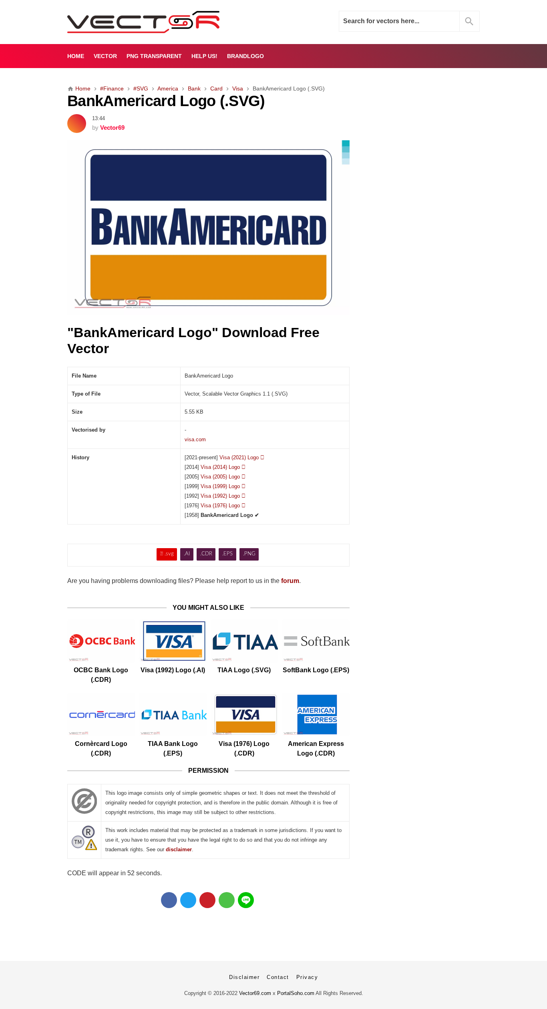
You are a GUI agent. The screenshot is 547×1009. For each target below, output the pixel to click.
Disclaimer (244, 977)
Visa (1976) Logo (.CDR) (244, 748)
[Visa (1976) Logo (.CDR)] (244, 714)
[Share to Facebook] (169, 900)
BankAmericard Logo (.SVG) (166, 100)
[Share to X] (188, 900)
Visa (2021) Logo (241, 457)
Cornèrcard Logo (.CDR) (101, 748)
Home (75, 56)
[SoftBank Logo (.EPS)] (316, 641)
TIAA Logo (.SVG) (244, 670)
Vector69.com (255, 993)
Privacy (307, 977)
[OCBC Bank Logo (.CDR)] (101, 641)
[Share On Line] (246, 900)
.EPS (227, 554)
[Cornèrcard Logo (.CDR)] (101, 714)
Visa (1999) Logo (223, 486)
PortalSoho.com (295, 993)
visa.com (195, 439)
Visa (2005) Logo (223, 477)
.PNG (249, 554)
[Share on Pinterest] (207, 900)
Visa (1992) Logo (223, 496)
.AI (187, 554)
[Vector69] (168, 22)
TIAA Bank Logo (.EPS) (173, 748)
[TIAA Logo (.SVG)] (244, 641)
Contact (278, 977)
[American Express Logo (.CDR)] (316, 714)
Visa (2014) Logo (223, 467)
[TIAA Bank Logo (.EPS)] (173, 714)
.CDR (206, 554)
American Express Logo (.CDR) (316, 748)
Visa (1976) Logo (223, 505)
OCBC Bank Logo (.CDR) (101, 675)
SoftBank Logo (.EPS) (316, 670)
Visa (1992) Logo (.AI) (173, 670)
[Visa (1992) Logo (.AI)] (173, 641)
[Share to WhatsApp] (227, 900)
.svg (167, 554)
